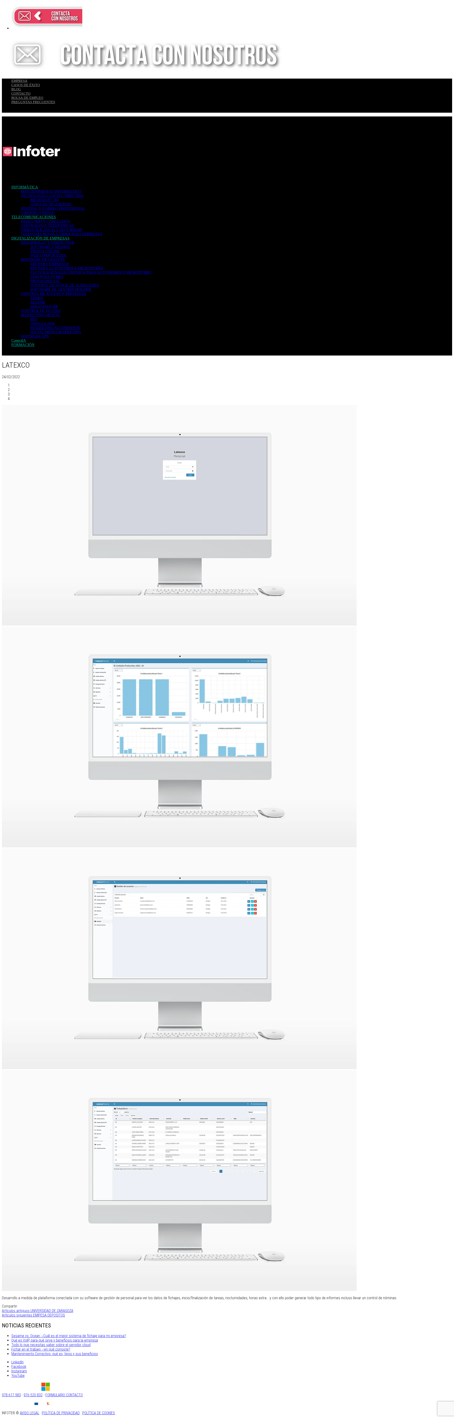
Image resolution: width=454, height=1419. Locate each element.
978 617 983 (11, 1395)
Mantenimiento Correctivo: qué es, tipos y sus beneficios (54, 1354)
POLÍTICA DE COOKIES (98, 1413)
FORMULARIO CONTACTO (64, 1395)
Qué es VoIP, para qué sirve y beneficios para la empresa (54, 1340)
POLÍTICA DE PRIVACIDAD (61, 1413)
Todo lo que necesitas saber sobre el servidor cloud (51, 1345)
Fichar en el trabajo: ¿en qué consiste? (40, 1349)
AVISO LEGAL (29, 1413)
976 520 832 (33, 1395)
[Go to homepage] (31, 179)
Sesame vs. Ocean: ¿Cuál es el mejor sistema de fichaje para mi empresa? (68, 1336)
